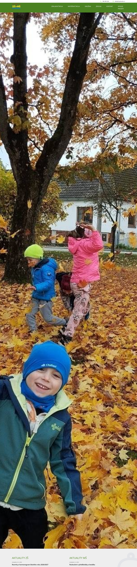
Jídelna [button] (98, 6)
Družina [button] (88, 6)
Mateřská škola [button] (74, 6)
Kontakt (109, 6)
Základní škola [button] (57, 6)
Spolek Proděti (121, 7)
